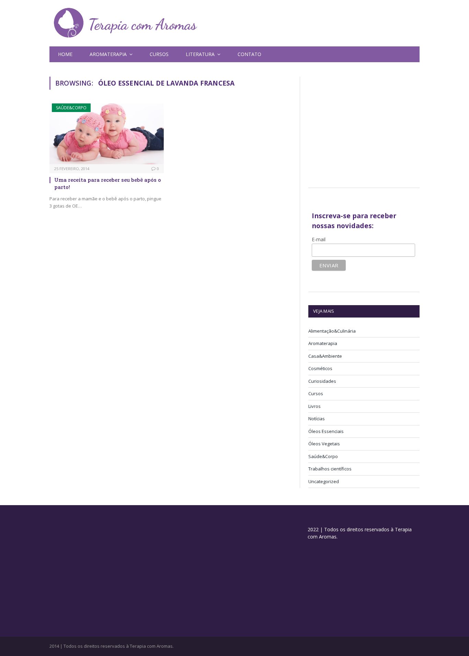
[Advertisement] (366, 125)
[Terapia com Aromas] (125, 23)
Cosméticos (320, 368)
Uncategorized (323, 481)
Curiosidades (322, 381)
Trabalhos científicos (330, 469)
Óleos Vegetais (324, 444)
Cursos (159, 54)
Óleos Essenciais (326, 431)
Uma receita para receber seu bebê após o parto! (107, 183)
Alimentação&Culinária (332, 331)
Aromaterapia (322, 343)
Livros (314, 406)
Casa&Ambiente (325, 356)
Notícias (316, 418)
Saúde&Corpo (71, 108)
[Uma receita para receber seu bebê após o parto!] (106, 133)
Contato (249, 54)
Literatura (200, 54)
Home (65, 54)
